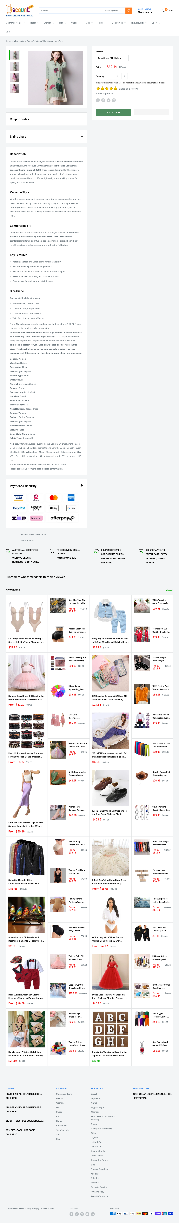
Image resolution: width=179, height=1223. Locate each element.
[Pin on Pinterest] (103, 100)
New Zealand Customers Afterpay (103, 1118)
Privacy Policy (97, 1191)
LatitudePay (97, 1142)
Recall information (100, 1196)
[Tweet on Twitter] (108, 100)
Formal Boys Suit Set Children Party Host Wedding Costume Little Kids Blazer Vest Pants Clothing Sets (161, 630)
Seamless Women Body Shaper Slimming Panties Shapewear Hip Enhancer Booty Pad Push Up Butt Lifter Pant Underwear (76, 929)
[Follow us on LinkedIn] (93, 1214)
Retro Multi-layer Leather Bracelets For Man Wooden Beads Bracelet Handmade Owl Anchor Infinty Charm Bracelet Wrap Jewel (26, 755)
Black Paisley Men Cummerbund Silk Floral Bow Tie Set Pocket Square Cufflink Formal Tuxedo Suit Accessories (160, 716)
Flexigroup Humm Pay (101, 1128)
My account (144, 12)
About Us (95, 1173)
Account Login (98, 1151)
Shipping (95, 1178)
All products (19, 41)
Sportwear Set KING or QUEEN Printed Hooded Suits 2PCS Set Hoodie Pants (159, 929)
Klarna (94, 1102)
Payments (95, 1098)
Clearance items (14, 22)
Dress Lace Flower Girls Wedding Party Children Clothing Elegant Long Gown (110, 996)
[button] (151, 112)
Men (61, 22)
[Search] (128, 11)
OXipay (94, 1133)
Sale (8, 31)
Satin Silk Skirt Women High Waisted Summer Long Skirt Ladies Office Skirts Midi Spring (25, 824)
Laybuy (94, 1137)
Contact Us (96, 1146)
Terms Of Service (99, 1187)
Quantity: (100, 76)
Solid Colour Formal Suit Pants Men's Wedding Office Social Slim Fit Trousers (161, 745)
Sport (154, 22)
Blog (93, 1164)
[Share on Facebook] (98, 100)
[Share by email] (114, 100)
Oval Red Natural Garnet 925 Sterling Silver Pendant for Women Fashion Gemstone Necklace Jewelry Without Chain (161, 1044)
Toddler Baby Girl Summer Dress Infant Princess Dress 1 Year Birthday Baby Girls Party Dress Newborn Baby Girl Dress (77, 958)
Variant (99, 51)
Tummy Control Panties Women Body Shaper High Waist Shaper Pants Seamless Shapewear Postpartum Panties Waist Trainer (77, 900)
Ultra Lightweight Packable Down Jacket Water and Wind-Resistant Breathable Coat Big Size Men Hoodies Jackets (160, 843)
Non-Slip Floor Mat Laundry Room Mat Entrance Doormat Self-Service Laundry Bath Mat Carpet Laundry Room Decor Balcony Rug (77, 602)
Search (94, 1093)
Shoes (74, 22)
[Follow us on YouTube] (87, 1214)
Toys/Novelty (137, 22)
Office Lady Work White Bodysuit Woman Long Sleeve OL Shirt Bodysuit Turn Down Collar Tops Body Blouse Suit (110, 939)
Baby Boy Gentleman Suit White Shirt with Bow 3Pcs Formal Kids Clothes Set (110, 640)
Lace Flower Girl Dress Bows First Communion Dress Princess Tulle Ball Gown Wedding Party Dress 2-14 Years (77, 986)
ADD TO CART (113, 112)
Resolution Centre (100, 1160)
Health (33, 22)
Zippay (94, 1124)
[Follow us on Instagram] (77, 1214)
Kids (87, 22)
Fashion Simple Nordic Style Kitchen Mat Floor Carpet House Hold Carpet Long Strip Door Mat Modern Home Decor (160, 659)
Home (100, 22)
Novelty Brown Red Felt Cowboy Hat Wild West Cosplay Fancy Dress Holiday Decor (161, 774)
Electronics (117, 22)
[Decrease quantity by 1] (110, 76)
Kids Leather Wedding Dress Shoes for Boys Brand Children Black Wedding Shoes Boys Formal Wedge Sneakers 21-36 (109, 812)
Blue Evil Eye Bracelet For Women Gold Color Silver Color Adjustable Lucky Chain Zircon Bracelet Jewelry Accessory (77, 1015)
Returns (95, 1182)
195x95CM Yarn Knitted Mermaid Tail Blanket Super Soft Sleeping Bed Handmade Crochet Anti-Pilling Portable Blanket (109, 755)
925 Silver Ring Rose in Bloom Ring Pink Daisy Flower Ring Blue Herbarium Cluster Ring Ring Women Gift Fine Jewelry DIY (161, 808)
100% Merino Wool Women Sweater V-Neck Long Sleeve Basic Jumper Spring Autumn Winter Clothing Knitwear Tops (161, 688)
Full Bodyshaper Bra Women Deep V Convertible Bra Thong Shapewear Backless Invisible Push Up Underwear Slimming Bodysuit (25, 640)
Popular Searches (99, 1169)
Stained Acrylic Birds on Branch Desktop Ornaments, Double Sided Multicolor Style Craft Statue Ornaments (25, 939)
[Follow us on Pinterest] (82, 1214)
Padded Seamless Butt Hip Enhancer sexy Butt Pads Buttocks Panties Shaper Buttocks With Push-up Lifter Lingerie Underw (78, 630)
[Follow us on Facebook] (71, 1214)
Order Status (97, 1155)
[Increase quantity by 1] (125, 76)
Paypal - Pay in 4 (98, 1107)
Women (47, 22)
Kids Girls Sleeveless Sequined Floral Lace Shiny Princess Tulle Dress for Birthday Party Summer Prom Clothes (77, 716)
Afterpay (95, 1111)
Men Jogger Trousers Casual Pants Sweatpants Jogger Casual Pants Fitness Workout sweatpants (160, 1015)
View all (170, 590)
